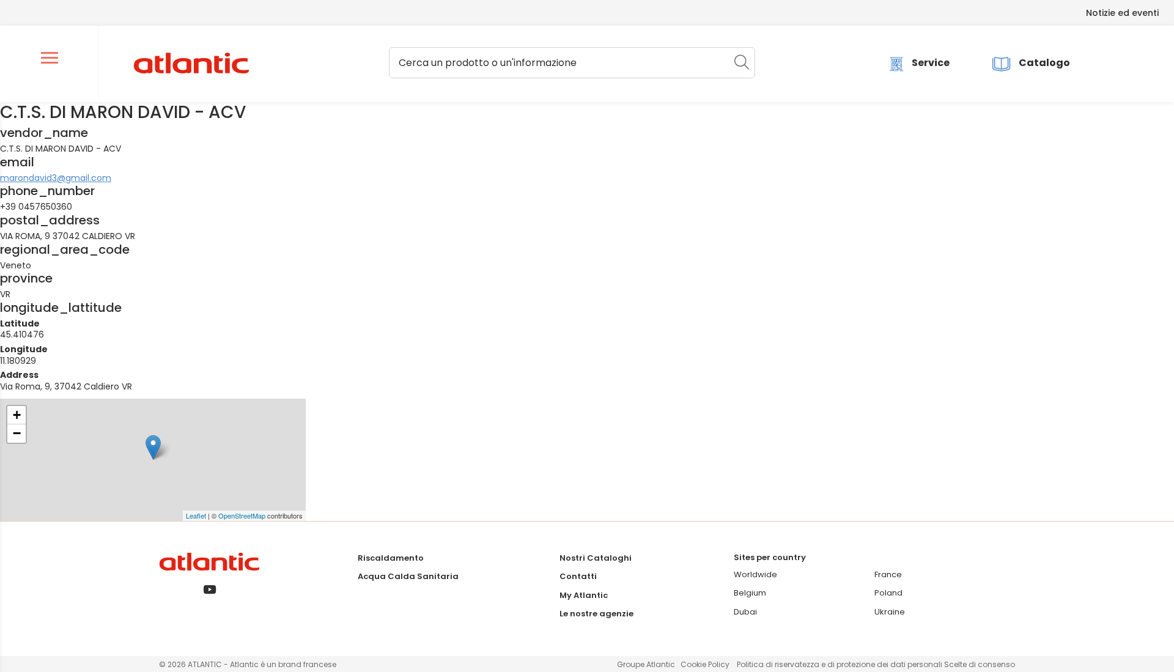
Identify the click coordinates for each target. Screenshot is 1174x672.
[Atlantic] (191, 64)
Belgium (750, 593)
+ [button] (17, 415)
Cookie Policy (705, 664)
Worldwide (755, 574)
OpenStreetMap (241, 515)
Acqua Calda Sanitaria (408, 576)
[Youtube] (209, 590)
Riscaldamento (391, 558)
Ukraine (889, 612)
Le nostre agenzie (596, 613)
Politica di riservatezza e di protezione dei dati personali (840, 664)
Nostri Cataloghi (595, 558)
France (888, 574)
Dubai (745, 612)
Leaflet (196, 515)
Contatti (578, 576)
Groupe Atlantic (646, 664)
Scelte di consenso (979, 664)
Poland (888, 593)
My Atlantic (583, 595)
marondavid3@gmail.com (55, 178)
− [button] (17, 433)
